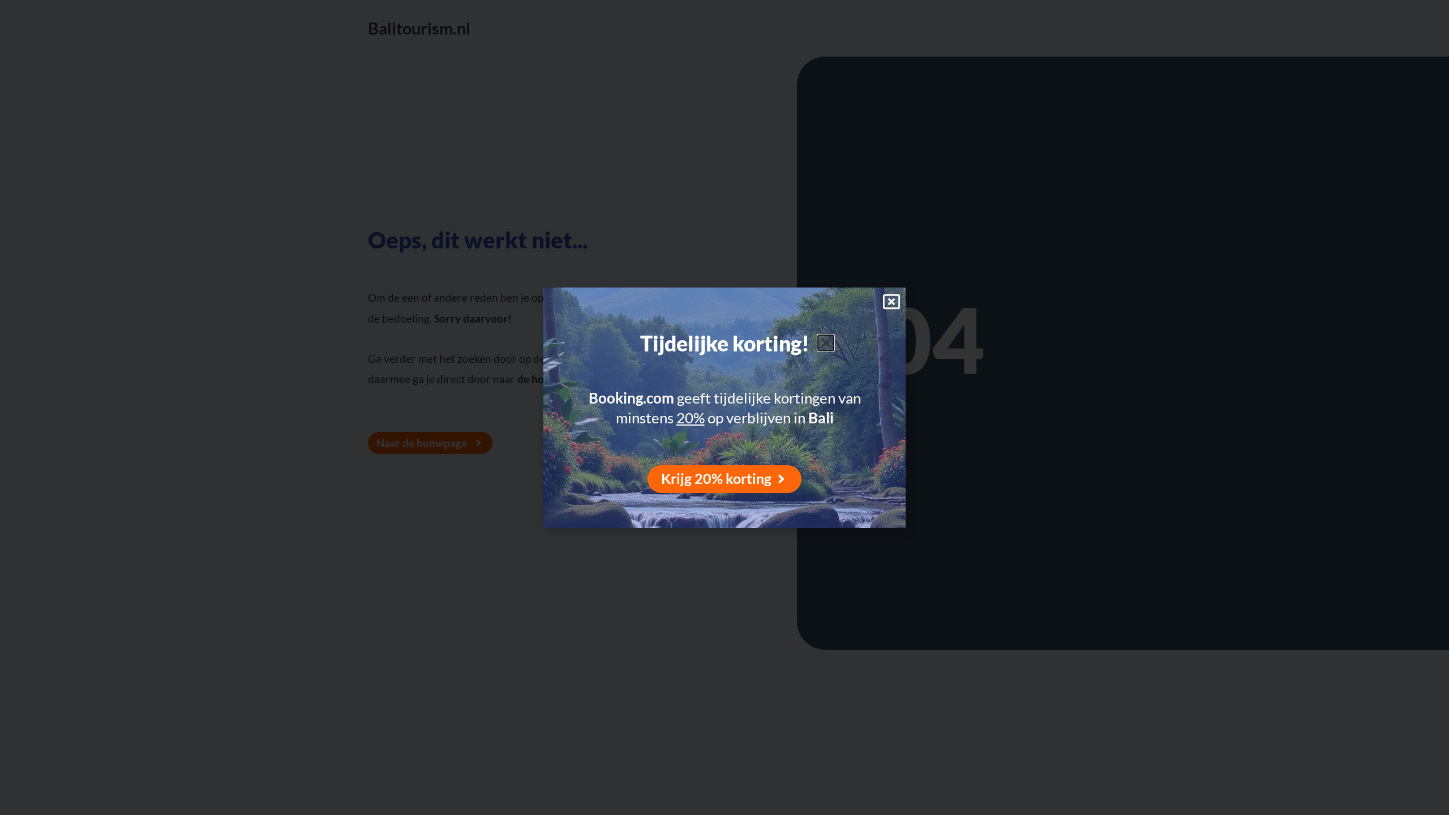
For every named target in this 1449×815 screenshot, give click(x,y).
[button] (825, 343)
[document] (724, 407)
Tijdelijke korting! (724, 343)
